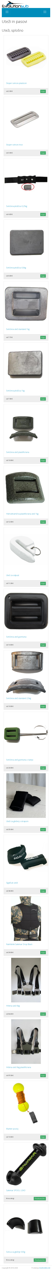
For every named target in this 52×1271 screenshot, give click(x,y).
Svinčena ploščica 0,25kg (16, 206)
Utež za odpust (12, 575)
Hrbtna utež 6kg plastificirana (18, 1067)
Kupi (43, 91)
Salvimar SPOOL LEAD (15, 1190)
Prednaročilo (40, 1198)
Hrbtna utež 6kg (13, 1005)
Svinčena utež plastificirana (17, 452)
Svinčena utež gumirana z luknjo (19, 759)
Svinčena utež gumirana (16, 636)
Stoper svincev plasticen (16, 83)
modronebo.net (44, 1268)
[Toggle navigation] (44, 11)
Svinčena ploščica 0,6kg (16, 267)
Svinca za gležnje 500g (15, 1252)
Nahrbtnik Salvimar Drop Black (19, 944)
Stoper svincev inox (14, 144)
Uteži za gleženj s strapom (17, 821)
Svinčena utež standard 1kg (18, 329)
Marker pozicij (12, 1128)
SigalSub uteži (12, 882)
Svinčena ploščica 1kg (15, 390)
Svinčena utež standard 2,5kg (18, 698)
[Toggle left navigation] (7, 11)
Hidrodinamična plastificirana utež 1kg (22, 513)
